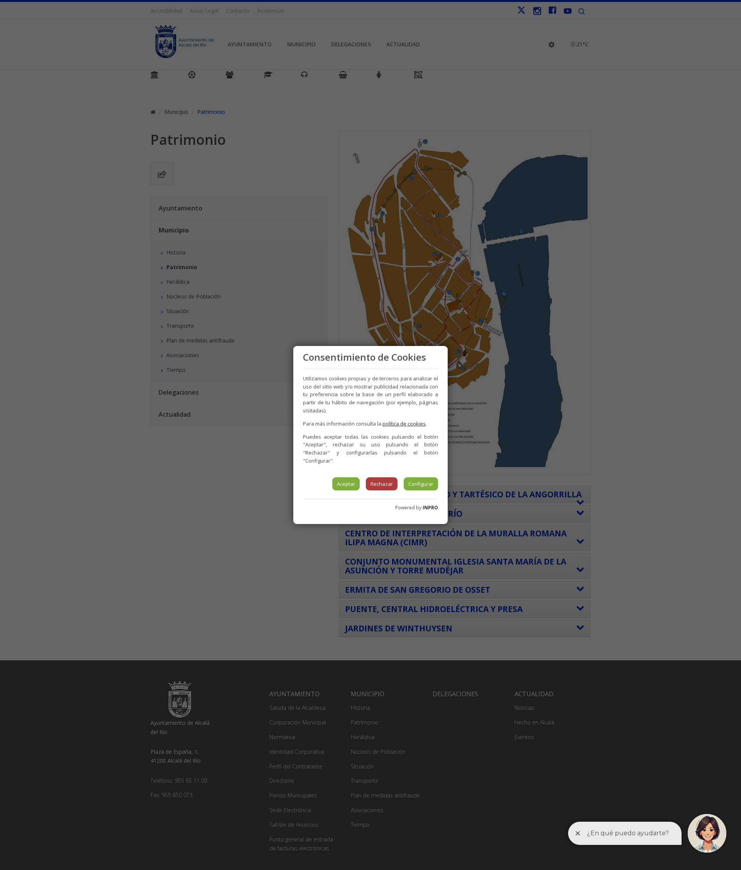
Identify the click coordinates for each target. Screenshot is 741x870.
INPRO (430, 507)
